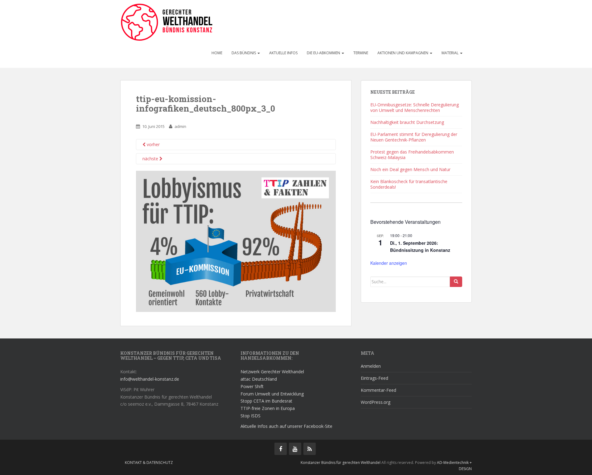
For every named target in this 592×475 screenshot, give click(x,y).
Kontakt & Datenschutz (149, 462)
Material (450, 52)
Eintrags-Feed (374, 378)
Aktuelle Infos (283, 52)
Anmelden (371, 366)
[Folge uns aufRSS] (309, 449)
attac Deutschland (258, 379)
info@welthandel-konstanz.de (149, 379)
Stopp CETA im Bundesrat (266, 401)
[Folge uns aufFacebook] (280, 449)
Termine (360, 52)
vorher (153, 144)
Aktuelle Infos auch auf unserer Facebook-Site (286, 426)
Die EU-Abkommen (324, 52)
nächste (150, 159)
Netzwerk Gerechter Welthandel (272, 372)
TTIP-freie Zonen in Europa (267, 408)
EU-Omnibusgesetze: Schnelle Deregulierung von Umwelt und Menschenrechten (414, 107)
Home (217, 52)
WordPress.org (375, 402)
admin (180, 126)
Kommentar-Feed (378, 390)
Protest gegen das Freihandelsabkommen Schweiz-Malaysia (412, 154)
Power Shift (252, 386)
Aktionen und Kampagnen (403, 52)
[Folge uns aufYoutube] (295, 449)
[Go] (456, 281)
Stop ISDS (250, 416)
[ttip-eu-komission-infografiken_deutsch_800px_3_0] (236, 241)
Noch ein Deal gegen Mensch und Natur (410, 169)
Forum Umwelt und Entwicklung (272, 394)
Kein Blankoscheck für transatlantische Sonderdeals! (408, 184)
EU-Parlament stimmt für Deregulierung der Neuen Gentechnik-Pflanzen (413, 137)
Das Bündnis (244, 52)
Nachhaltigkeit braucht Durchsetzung (407, 122)
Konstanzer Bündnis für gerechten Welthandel (341, 462)
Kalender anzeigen (388, 263)
